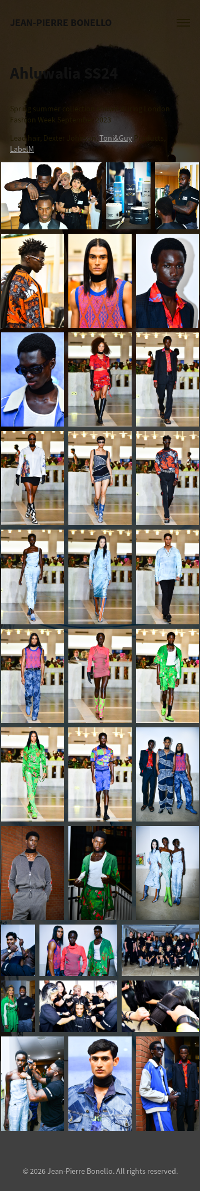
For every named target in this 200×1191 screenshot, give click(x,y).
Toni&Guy (115, 138)
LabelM (22, 149)
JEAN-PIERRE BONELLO (61, 22)
